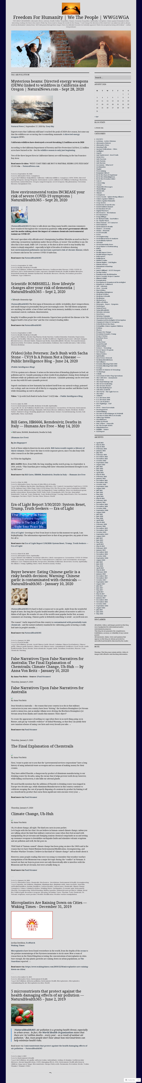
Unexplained (22, 184)
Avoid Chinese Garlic (41, 644)
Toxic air (23, 494)
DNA (56, 1062)
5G (23, 408)
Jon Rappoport (20, 443)
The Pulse (100, 394)
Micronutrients (38, 1064)
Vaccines (23, 496)
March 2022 (100, 474)
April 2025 (100, 443)
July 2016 (99, 610)
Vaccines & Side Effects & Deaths (43, 484)
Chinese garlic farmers (24, 646)
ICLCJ (98, 268)
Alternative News (24, 176)
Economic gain (68, 888)
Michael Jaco (101, 300)
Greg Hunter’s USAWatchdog (107, 246)
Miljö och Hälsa (102, 302)
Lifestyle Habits (30, 341)
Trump (23, 564)
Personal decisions (78, 341)
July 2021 (99, 490)
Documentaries (102, 215)
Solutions (14, 275)
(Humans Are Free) (20, 437)
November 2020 (102, 506)
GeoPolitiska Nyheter (104, 241)
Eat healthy (22, 339)
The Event (100, 380)
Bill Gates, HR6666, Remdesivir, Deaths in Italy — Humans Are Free (55, 474)
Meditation (100, 298)
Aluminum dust (47, 884)
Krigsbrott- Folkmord (104, 284)
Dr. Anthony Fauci (19, 488)
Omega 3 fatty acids (52, 1064)
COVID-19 (77, 269)
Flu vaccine (61, 488)
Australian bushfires (18, 886)
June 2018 (99, 564)
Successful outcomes (68, 343)
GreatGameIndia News (104, 244)
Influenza (61, 410)
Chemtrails (35, 882)
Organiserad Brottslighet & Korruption (111, 320)
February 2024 (101, 449)
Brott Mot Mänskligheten (105, 177)
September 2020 (102, 510)
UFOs (98, 406)
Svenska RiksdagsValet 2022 (106, 366)
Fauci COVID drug (43, 488)
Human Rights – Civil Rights (106, 262)
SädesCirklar (101, 346)
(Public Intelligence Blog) (23, 367)
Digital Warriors (102, 211)
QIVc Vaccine (66, 492)
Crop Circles (101, 203)
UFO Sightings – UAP (103, 404)
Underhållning (101, 412)
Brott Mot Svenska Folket (105, 179)
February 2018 (101, 572)
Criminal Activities (33, 888)
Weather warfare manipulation (65, 894)
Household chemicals (19, 273)
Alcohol (29, 337)
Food (76, 646)
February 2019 (101, 548)
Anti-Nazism (100, 161)
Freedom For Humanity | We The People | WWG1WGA (71, 17)
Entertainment (101, 225)
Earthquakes (57, 888)
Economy (20, 560)
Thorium (65, 892)
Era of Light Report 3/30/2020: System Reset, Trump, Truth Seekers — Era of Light (48, 506)
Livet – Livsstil (101, 288)
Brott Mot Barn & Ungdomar (106, 175)
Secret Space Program (104, 350)
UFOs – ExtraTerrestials (105, 408)
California (40, 178)
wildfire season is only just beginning (57, 150)
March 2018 (100, 570)
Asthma (29, 269)
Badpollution (31, 178)
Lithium (79, 890)
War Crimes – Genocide (105, 423)
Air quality (30, 1060)
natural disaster (26, 182)
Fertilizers (70, 646)
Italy (39, 490)
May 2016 (99, 614)
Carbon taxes (59, 886)
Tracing (60, 494)
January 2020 (101, 526)
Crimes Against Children (105, 199)
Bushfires (36, 886)
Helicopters (100, 256)
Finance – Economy (103, 229)
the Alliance (15, 564)
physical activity (17, 343)
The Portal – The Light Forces (107, 392)
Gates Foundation (73, 488)
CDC (54, 486)
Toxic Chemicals (34, 494)
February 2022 (101, 476)
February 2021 (101, 500)
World (52, 496)
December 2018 (102, 552)
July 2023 (99, 453)
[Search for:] (113, 78)
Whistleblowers (102, 427)
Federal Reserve (48, 560)
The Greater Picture (103, 386)
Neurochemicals (40, 648)
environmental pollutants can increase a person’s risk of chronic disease (48, 250)
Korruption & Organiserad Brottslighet (111, 282)
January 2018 (101, 574)
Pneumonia (64, 1064)
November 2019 (102, 530)
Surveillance (101, 362)
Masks (67, 410)
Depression (79, 337)
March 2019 (100, 546)
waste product (31, 894)
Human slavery (101, 264)
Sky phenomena (71, 182)
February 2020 (101, 524)
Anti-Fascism (101, 159)
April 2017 (100, 592)
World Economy (49, 564)
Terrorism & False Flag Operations (109, 376)
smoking (36, 343)
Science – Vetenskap (103, 348)
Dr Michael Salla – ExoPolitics (107, 219)
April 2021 (100, 496)
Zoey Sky (50, 126)
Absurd (19, 558)
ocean (83, 951)
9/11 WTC (99, 139)
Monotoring (31, 492)
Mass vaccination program (76, 490)
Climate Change (78, 886)
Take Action (80, 343)
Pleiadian (51, 562)
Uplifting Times (31, 564)
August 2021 (100, 488)
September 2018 (102, 558)
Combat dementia (60, 337)
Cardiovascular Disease (59, 269)
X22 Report (100, 431)
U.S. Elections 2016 (103, 398)
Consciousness (50, 408)
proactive (78, 273)
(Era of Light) (17, 533)
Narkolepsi (100, 306)
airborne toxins (41, 1060)
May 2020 (99, 518)
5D (20, 408)
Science (58, 412)
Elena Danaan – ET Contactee (107, 223)
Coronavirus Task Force (72, 486)
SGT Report (100, 352)
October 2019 (101, 532)
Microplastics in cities (36, 983)
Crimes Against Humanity (105, 201)
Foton (98, 235)
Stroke (80, 1064)
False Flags (31, 488)
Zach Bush (29, 414)
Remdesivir (15, 494)
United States (69, 494)
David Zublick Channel (104, 207)
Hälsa (98, 248)
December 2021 (102, 480)
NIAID (38, 492)
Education (30, 339)
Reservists (68, 562)
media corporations (18, 492)
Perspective (42, 562)
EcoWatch (30, 943)
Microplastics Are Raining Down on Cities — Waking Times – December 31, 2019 (49, 904)
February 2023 (101, 455)
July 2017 (99, 586)
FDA (52, 488)
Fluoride (14, 890)
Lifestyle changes (80, 339)
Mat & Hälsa (100, 290)
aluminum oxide (59, 884)
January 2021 (101, 502)
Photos (99, 330)
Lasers (50, 180)
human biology (29, 410)
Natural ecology (23, 412)
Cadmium (58, 644)
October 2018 (101, 556)
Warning (22, 650)
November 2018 (102, 554)
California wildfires (52, 178)
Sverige (99, 368)
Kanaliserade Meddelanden (106, 274)
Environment (42, 180)
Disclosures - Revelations (49, 882)
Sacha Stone (50, 412)
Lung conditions (59, 490)
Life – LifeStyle (101, 286)
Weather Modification (45, 894)
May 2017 (99, 590)
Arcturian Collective (40, 558)
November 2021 (102, 482)
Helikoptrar (100, 258)
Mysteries (83, 180)
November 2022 (102, 459)
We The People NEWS (104, 425)
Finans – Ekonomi (102, 231)
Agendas (20, 884)
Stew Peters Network (104, 358)
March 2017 (100, 594)
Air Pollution (21, 178)
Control (60, 486)
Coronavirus (61, 408)
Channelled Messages (104, 187)
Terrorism (82, 182)
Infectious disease (50, 410)
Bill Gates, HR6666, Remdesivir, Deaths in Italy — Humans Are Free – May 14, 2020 (46, 424)
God (64, 560)
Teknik (98, 374)
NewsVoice (100, 314)
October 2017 (101, 580)
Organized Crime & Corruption (107, 322)
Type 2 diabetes (25, 275)
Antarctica (100, 157)
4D (18, 408)
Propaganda (56, 492)
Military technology (71, 180)
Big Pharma (37, 337)
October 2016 (101, 604)
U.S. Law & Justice (103, 402)
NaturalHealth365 (20, 226)
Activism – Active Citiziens (106, 141)
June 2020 (99, 516)
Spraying (44, 892)
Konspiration (101, 280)
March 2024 (100, 447)
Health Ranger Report (104, 254)
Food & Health (23, 642)
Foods (81, 646)
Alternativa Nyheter (103, 143)
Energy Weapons (31, 180)
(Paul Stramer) (44, 676)
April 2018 (100, 568)
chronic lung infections (27, 1062)
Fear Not (38, 560)
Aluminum (37, 884)
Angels (99, 153)
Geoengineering (83, 882)
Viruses (46, 496)
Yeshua (58, 564)
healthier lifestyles (76, 271)
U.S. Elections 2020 (103, 400)
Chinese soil (38, 646)
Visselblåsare (101, 419)
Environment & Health (26, 406)
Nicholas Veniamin (103, 316)
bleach (51, 644)
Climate (99, 193)
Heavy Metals (28, 648)
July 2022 (99, 467)
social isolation (45, 343)
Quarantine (76, 492)
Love (21, 562)
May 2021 (99, 494)
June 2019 (99, 540)
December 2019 (102, 528)
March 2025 (100, 445)
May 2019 (99, 542)
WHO (28, 1066)
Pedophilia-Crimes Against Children (109, 326)
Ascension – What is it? (104, 165)
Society (79, 412)
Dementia (71, 337)
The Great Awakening (104, 384)
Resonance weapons (32, 892)
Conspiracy (35, 176)
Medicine (74, 410)
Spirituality (53, 406)
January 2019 (101, 550)
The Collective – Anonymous (106, 378)
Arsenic (30, 644)
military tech (58, 180)
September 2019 (102, 534)
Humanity (39, 410)
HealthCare (52, 339)
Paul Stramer (31, 729)
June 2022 (99, 469)
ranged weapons (45, 182)
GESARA (99, 242)
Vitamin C (14, 1066)
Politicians (59, 562)
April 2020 (100, 520)
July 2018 (99, 562)
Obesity (62, 273)
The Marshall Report (104, 388)
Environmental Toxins (32, 271)
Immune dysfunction (35, 273)
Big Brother (31, 486)
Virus (22, 414)
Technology (100, 372)
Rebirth (99, 340)
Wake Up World (102, 421)
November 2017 (102, 578)
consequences (58, 558)
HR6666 (83, 488)
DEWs (76, 178)
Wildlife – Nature (102, 429)
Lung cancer (22, 1064)
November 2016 (102, 602)
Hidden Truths (101, 260)
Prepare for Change (103, 332)
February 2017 (101, 596)
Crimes (23, 888)
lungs (30, 1064)
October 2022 (101, 461)
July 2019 (99, 538)
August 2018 (100, 560)
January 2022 (101, 478)
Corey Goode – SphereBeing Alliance (110, 197)
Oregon (36, 182)
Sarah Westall (101, 344)
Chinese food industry (70, 644)
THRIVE (99, 396)
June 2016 (99, 612)
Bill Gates (49, 486)
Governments (72, 560)
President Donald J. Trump (106, 334)
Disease (14, 339)
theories (14, 184)
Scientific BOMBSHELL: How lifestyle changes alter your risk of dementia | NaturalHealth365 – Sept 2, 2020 (43, 287)
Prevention (70, 273)
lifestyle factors (17, 341)
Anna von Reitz (71, 884)
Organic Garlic (51, 648)
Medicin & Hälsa (102, 294)
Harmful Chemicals (55, 271)
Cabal (51, 558)
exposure (44, 271)
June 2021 (99, 492)
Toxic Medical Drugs (49, 494)
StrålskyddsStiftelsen (104, 360)
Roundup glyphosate (37, 412)
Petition (99, 328)
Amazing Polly (101, 147)
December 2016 (102, 600)
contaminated (60, 646)
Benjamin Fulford (102, 173)
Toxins (86, 1064)
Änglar (99, 169)
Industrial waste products (66, 890)
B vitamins (68, 1060)
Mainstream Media (43, 341)
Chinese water (49, 646)
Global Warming (37, 890)
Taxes (58, 892)
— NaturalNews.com (30, 166)
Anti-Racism (100, 163)
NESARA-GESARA (103, 312)
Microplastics (17, 951)
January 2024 (101, 451)
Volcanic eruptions (18, 894)
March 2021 (100, 498)
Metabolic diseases (51, 273)
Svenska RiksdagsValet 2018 (106, 364)
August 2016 (100, 608)
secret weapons (59, 182)
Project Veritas (101, 336)
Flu (55, 488)
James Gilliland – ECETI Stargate (108, 270)
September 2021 (102, 486)
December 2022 (102, 457)
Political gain (19, 892)
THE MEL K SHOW (103, 390)
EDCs (21, 271)
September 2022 (102, 463)
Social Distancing (68, 412)
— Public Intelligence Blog (70, 396)
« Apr (97, 117)
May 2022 (99, 471)
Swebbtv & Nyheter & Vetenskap (108, 370)
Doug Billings (101, 217)
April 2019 (100, 544)
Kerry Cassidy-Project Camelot (108, 276)
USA (29, 184)
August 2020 (100, 512)
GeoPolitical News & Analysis (107, 239)
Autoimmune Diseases (41, 269)
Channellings (101, 189)
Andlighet (100, 151)
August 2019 (100, 536)
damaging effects (47, 1062)
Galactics (58, 560)
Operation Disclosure (104, 318)
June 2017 (99, 588)
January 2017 (101, 598)
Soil (83, 412)
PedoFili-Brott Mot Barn (105, 324)
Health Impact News (103, 252)
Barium (30, 886)
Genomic (14, 410)
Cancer (99, 181)
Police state (46, 492)
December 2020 (102, 504)
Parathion (61, 648)
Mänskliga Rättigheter (104, 292)
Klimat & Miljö (101, 278)
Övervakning (101, 171)
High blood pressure (65, 339)
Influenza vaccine (30, 490)
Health (20, 267)
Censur (99, 185)
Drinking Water (46, 888)
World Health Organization (57, 1032)
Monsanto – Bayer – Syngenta (107, 304)
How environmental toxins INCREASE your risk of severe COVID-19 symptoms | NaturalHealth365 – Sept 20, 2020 (48, 196)
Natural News (17, 126)
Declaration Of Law (103, 209)
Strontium (52, 892)
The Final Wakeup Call (104, 382)
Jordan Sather (101, 272)
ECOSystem (71, 408)
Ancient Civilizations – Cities (106, 149)
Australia (81, 884)
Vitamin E (22, 1066)
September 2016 (102, 606)
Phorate (78, 648)
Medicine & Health (30, 267)
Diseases (14, 271)
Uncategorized (101, 410)
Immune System (17, 490)
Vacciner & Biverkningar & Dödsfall (109, 414)
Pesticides (70, 648)
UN (83, 892)
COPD (71, 269)
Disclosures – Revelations (106, 213)
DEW (71, 178)
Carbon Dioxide (47, 886)
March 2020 (100, 522)
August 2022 (100, 465)
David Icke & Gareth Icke (105, 205)
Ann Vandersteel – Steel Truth (107, 155)
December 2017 (102, 576)
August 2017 (100, 584)
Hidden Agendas (49, 890)
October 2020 (101, 508)
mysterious (15, 182)
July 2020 (99, 514)
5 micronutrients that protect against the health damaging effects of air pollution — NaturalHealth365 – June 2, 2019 (47, 995)
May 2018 (99, 566)
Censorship (100, 183)
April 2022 (100, 473)
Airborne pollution (33, 981)
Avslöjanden (101, 167)
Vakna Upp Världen (103, 417)
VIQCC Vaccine (32, 496)
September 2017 (102, 582)
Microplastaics (62, 981)
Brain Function (47, 337)
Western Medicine (18, 345)
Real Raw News (102, 338)
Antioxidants (52, 1060)
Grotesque (82, 560)
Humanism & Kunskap (104, 266)
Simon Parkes (101, 354)
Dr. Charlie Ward (102, 221)
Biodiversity (39, 408)
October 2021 (101, 484)
